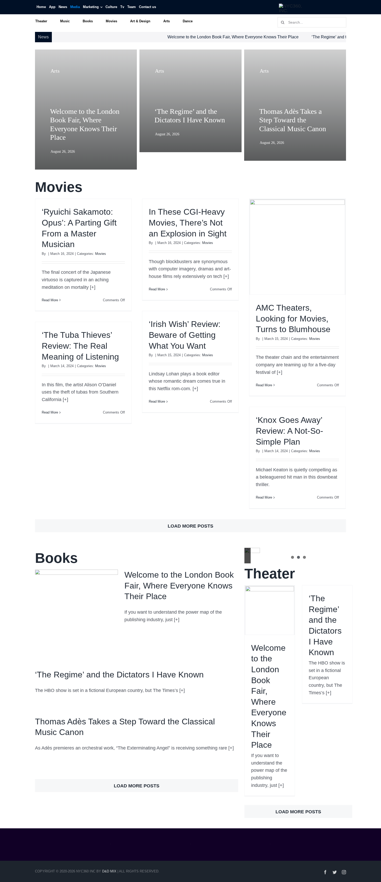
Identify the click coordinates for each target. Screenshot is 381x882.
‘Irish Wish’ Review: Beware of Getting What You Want (185, 334)
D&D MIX (109, 871)
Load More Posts (190, 526)
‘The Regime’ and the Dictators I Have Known (324, 37)
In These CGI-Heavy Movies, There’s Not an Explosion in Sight (188, 222)
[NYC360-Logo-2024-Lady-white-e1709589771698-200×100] (292, 6)
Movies (100, 254)
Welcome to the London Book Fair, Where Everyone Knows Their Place (203, 37)
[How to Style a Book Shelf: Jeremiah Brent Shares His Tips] (252, 555)
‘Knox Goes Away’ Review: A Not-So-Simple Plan (289, 430)
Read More (50, 300)
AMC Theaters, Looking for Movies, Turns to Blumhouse (293, 318)
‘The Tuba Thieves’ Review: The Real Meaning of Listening (80, 345)
